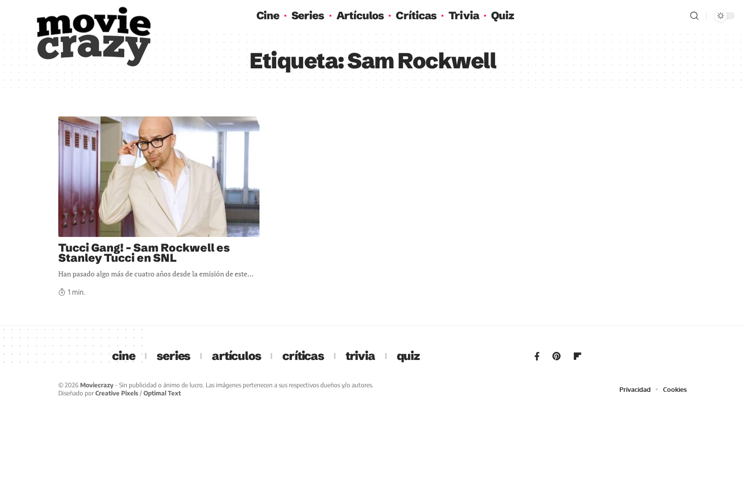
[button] (694, 15)
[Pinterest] (556, 356)
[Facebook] (537, 356)
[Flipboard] (577, 356)
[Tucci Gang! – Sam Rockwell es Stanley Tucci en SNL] (158, 176)
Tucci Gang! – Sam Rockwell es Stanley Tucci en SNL (144, 253)
